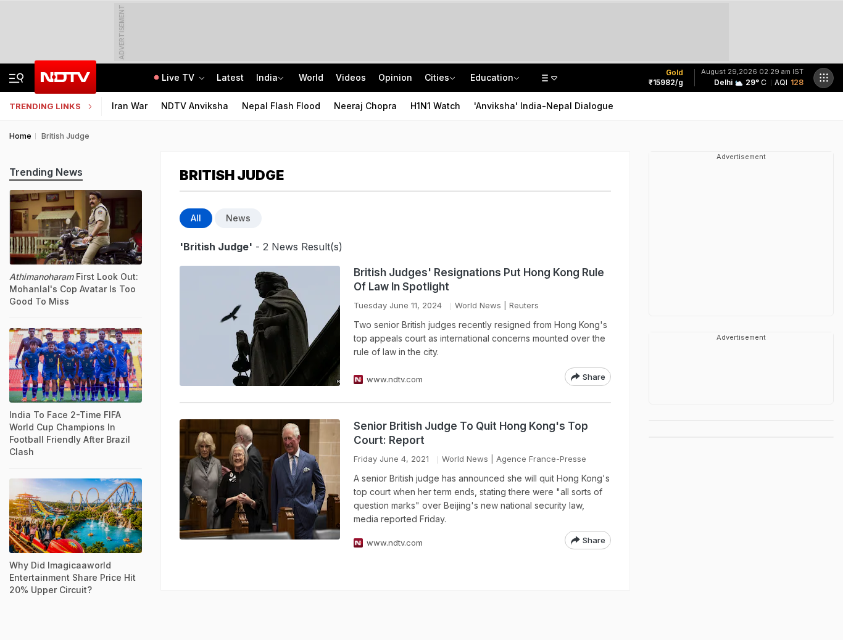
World (311, 77)
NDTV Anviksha (194, 106)
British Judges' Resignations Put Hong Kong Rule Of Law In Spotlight (479, 279)
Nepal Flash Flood (281, 106)
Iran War (129, 106)
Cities (437, 77)
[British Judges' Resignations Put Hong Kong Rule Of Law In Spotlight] (260, 326)
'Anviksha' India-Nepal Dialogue (543, 106)
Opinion (395, 77)
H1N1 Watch (435, 106)
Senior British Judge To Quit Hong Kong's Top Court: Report (471, 433)
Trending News (46, 172)
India (267, 77)
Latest (230, 77)
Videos (351, 77)
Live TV (179, 77)
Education (491, 77)
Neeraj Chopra (365, 106)
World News (478, 305)
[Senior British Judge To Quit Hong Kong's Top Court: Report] (260, 484)
